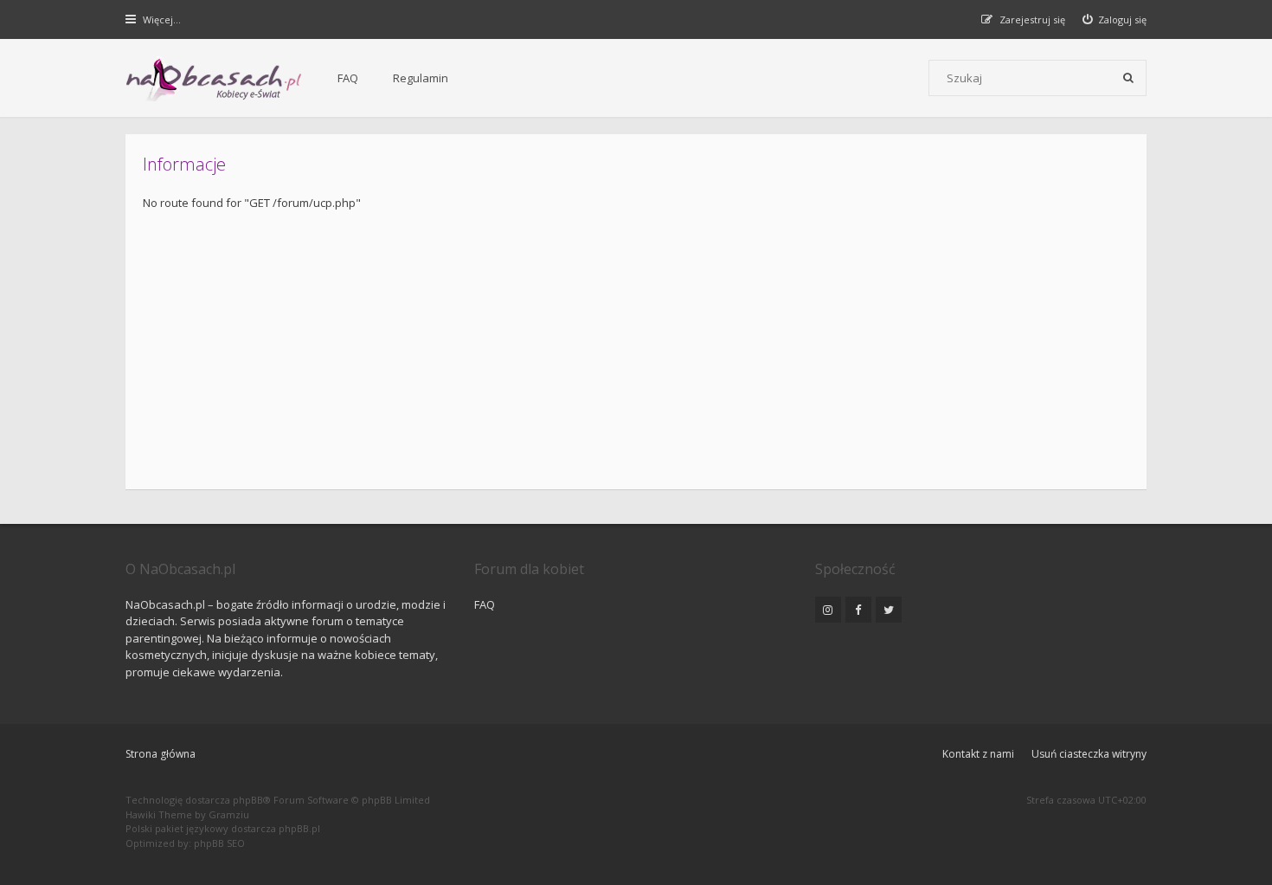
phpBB (248, 799)
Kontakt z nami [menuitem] (978, 753)
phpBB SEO (219, 843)
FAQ (347, 78)
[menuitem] (1114, 19)
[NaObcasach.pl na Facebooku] (858, 610)
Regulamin (420, 78)
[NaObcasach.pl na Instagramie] (828, 610)
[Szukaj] (1128, 78)
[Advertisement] (636, 342)
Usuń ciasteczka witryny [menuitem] (1089, 753)
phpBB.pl (299, 828)
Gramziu (229, 814)
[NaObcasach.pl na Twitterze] (889, 610)
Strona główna (160, 753)
